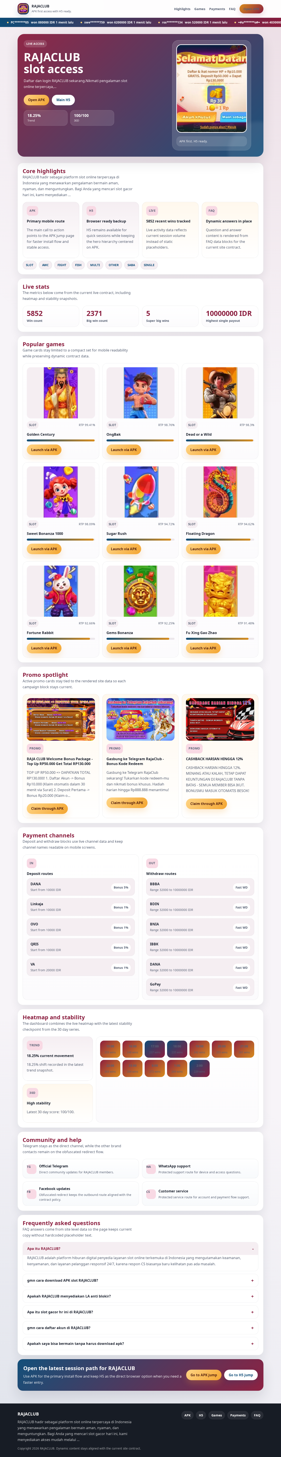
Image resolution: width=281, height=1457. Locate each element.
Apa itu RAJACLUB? (43, 1248)
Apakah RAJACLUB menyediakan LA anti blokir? (69, 1296)
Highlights (182, 9)
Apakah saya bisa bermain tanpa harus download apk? (75, 1343)
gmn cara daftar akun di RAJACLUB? (58, 1327)
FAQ (232, 9)
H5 (201, 1415)
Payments (217, 9)
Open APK (251, 9)
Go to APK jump (204, 1375)
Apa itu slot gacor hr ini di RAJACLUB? (60, 1312)
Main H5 (63, 100)
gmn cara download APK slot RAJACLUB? (62, 1280)
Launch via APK (44, 450)
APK (187, 1415)
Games (199, 9)
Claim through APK (47, 808)
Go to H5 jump (241, 1375)
